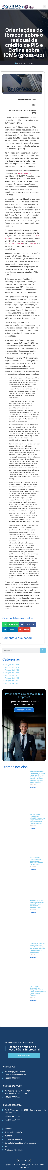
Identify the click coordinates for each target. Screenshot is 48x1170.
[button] (44, 6)
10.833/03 (31, 243)
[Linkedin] (29, 1160)
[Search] (43, 650)
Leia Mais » (33, 787)
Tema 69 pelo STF (25, 173)
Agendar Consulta (24, 710)
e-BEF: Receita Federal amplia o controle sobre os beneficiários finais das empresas (36, 861)
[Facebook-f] (18, 1160)
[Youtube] (25, 1160)
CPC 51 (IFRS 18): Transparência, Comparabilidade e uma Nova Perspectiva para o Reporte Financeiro (38, 990)
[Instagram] (22, 1160)
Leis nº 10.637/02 (15, 243)
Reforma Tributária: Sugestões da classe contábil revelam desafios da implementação (37, 904)
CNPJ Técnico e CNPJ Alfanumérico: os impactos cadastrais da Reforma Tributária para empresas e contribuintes (37, 947)
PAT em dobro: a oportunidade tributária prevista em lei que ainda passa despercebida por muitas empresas (37, 819)
